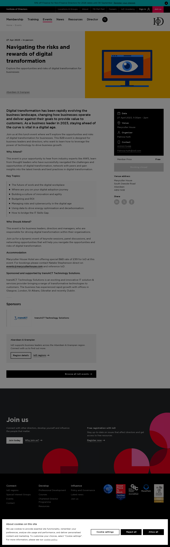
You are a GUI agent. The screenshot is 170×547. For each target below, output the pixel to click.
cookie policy (50, 540)
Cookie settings (105, 532)
